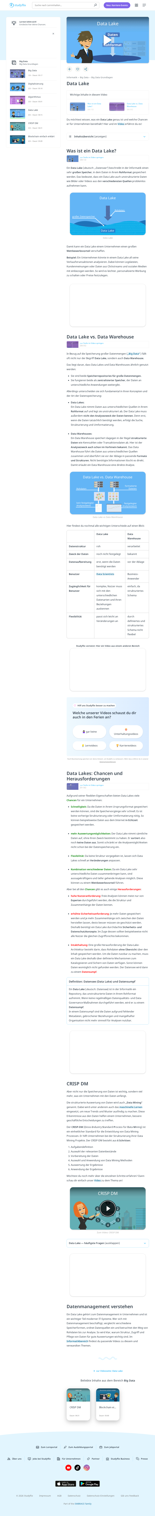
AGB (59, 1495)
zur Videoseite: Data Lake (109, 1370)
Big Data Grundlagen (102, 77)
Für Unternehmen (71, 1458)
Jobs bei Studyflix (42, 1458)
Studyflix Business (120, 1458)
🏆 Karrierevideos (126, 745)
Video (121, 124)
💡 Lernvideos (89, 745)
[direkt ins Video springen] (108, 213)
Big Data (84, 77)
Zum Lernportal (49, 1447)
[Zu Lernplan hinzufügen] (69, 69)
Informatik (72, 77)
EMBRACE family (83, 1503)
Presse (144, 1458)
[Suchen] (95, 5)
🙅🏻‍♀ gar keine (89, 731)
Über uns (16, 1458)
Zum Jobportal (111, 1447)
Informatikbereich (77, 1341)
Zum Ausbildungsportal (80, 1447)
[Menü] (144, 5)
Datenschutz (74, 1495)
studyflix (20, 5)
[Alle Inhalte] (136, 5)
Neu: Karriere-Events (117, 5)
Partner (96, 1458)
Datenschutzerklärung (108, 762)
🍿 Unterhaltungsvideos (126, 732)
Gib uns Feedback (130, 1495)
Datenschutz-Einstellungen (100, 1495)
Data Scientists (105, 574)
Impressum (45, 1495)
